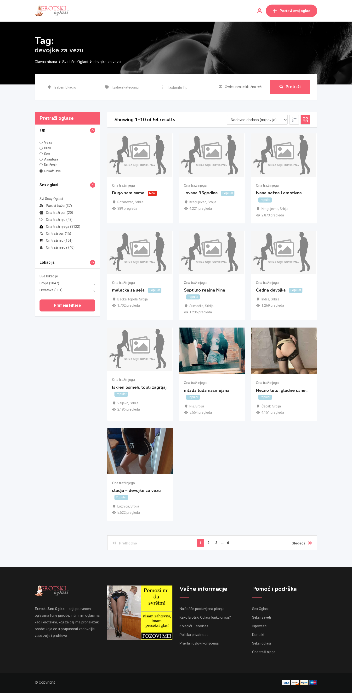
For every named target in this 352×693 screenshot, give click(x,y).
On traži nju (59, 240)
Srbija (49, 283)
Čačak (266, 406)
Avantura (51, 159)
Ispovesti (259, 626)
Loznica (123, 506)
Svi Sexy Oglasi (51, 199)
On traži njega (60, 247)
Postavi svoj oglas (295, 11)
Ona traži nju (59, 219)
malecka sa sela (128, 290)
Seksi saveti (261, 617)
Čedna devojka (271, 290)
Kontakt (258, 635)
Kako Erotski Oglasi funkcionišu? (205, 617)
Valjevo (122, 403)
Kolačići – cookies (194, 626)
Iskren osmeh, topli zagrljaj (139, 387)
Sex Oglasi (260, 609)
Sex (47, 154)
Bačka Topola (127, 299)
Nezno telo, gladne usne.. (281, 390)
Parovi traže (59, 205)
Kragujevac (197, 202)
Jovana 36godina (201, 193)
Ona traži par (59, 212)
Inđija (265, 299)
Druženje (50, 165)
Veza (48, 142)
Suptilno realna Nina (204, 290)
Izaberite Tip (178, 88)
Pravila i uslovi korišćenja (199, 643)
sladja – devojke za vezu (136, 490)
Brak (47, 148)
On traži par (58, 233)
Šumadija (196, 306)
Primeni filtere (67, 305)
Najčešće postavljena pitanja (202, 609)
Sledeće (299, 543)
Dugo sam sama (128, 193)
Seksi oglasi (261, 643)
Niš (191, 406)
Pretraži (293, 86)
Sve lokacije (49, 276)
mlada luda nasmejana (206, 390)
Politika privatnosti (194, 635)
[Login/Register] (259, 10)
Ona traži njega (63, 226)
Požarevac (125, 202)
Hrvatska (51, 290)
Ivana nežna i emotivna (279, 193)
